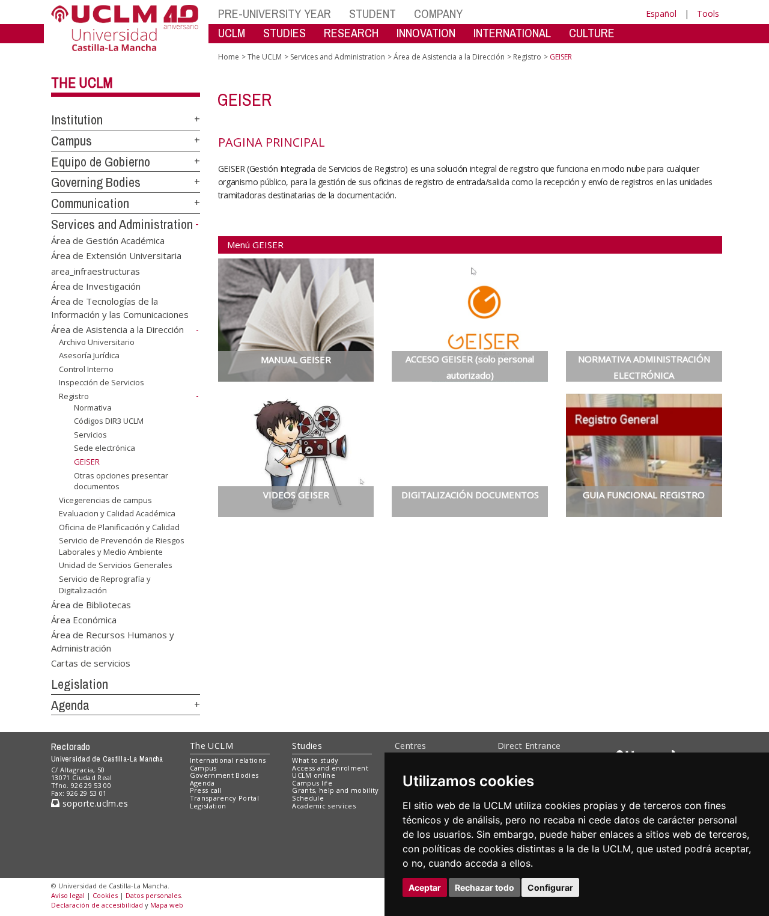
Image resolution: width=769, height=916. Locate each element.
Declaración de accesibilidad (97, 904)
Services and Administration (122, 224)
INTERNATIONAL (512, 33)
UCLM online (313, 775)
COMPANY (438, 13)
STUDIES (284, 33)
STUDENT (372, 13)
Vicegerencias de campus (105, 500)
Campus (71, 141)
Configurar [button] (550, 887)
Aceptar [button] (425, 887)
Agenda (70, 705)
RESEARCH (351, 33)
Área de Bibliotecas (91, 604)
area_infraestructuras (95, 270)
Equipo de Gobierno (100, 162)
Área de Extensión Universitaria (116, 255)
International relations (228, 760)
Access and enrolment (330, 767)
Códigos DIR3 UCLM (109, 420)
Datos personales (153, 895)
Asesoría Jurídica (89, 355)
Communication (90, 203)
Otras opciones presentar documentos (121, 480)
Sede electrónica (104, 447)
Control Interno (86, 369)
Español (661, 13)
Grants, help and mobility (335, 790)
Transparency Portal (224, 797)
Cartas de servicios (90, 663)
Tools (708, 13)
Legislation (79, 684)
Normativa (93, 407)
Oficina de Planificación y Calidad (119, 527)
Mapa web (166, 904)
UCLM (231, 33)
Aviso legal (68, 895)
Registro (74, 396)
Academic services (324, 805)
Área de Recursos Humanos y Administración (112, 641)
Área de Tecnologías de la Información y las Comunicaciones (120, 307)
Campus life (312, 782)
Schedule (308, 797)
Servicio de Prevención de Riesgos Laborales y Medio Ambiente (121, 546)
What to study (315, 760)
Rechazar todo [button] (484, 887)
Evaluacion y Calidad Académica (117, 513)
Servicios (90, 434)
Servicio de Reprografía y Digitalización (105, 584)
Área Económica (84, 619)
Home (228, 57)
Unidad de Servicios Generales (115, 565)
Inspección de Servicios (101, 382)
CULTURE (592, 33)
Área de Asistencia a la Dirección (117, 329)
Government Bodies (224, 775)
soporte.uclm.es (93, 803)
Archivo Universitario (97, 342)
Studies (307, 745)
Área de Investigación (96, 285)
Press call (206, 790)
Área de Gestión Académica (108, 240)
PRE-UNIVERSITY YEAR (274, 13)
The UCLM (82, 82)
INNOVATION (426, 33)
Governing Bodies (96, 182)
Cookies (105, 895)
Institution (77, 120)
